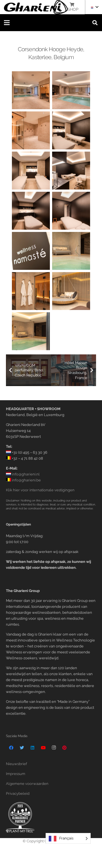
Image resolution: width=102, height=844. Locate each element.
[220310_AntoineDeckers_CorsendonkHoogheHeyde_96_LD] (71, 171)
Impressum (15, 774)
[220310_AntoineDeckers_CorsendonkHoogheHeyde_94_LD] (71, 130)
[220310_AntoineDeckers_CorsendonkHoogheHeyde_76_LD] (31, 130)
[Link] (36, 7)
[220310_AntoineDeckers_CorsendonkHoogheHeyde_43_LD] (31, 291)
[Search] (95, 22)
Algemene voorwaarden (27, 783)
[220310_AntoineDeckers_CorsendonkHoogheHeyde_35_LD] (31, 251)
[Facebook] (11, 747)
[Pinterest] (64, 747)
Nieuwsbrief (16, 764)
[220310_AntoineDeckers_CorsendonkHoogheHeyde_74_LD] (71, 90)
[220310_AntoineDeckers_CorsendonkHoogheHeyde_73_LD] (31, 90)
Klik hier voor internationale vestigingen (40, 490)
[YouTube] (43, 747)
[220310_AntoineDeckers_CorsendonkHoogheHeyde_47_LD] (71, 291)
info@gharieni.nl (25, 474)
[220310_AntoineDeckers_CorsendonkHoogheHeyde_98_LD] (71, 211)
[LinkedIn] (32, 747)
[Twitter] (22, 747)
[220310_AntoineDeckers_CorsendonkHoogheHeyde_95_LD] (31, 171)
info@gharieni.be (26, 480)
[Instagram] (53, 747)
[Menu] (7, 23)
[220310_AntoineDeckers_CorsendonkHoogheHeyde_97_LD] (31, 211)
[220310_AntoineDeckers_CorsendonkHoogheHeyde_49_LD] (31, 331)
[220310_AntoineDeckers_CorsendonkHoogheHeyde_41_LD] (71, 251)
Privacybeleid (17, 793)
